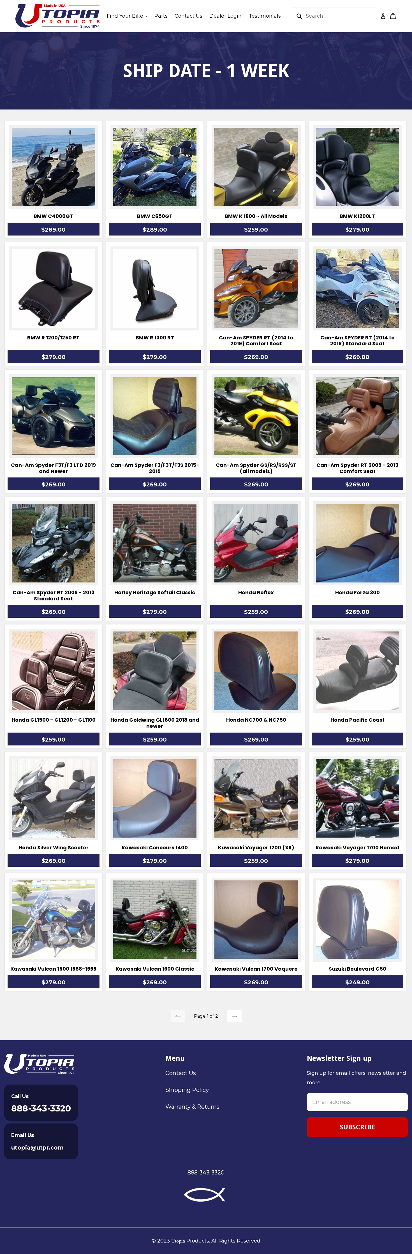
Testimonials (265, 16)
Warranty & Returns (192, 1106)
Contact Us (188, 16)
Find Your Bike (128, 16)
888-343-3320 (41, 1108)
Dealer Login (225, 16)
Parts (161, 16)
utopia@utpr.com (37, 1147)
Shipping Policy (187, 1090)
